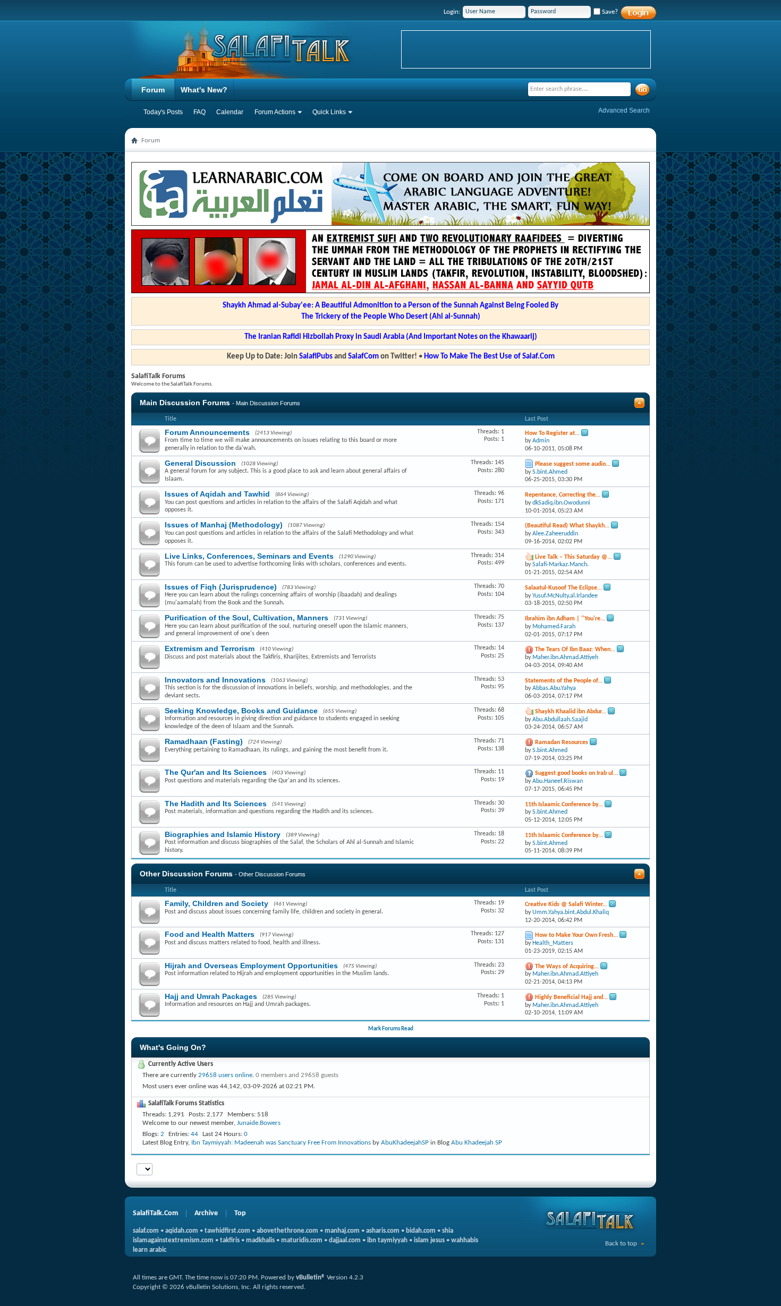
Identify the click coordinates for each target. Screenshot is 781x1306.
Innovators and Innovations (215, 680)
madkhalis (260, 1240)
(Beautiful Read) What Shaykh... (567, 526)
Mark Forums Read (390, 1029)
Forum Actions (274, 112)
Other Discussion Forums (186, 873)
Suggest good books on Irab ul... (576, 773)
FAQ (199, 112)
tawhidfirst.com (227, 1230)
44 (194, 1134)
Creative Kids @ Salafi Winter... (566, 904)
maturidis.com (301, 1240)
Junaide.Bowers (259, 1123)
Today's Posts (163, 112)
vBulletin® (310, 1277)
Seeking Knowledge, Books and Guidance (241, 710)
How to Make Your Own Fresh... (576, 935)
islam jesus (429, 1240)
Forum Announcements (207, 432)
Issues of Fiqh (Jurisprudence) (221, 587)
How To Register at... (552, 433)
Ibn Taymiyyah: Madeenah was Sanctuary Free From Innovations (281, 1142)
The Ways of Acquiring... (567, 966)
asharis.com (383, 1230)
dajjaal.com (345, 1240)
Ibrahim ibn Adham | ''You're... (565, 619)
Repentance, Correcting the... (562, 495)
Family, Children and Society (216, 903)
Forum (153, 90)
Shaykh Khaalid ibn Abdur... (570, 712)
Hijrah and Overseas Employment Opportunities (251, 965)
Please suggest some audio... (572, 464)
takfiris (230, 1240)
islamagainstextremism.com (173, 1240)
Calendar (229, 112)
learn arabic (149, 1250)
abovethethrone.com (287, 1230)
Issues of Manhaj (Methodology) (224, 524)
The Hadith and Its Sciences (216, 803)
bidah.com (421, 1230)
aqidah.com (181, 1230)
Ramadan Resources (561, 742)
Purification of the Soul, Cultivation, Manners (246, 617)
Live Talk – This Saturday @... (573, 557)
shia (447, 1230)
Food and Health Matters (209, 934)
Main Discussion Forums (185, 402)
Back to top (621, 1243)
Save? (609, 11)
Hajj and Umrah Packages (211, 996)
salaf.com (146, 1230)
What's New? (204, 90)
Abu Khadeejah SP (476, 1142)
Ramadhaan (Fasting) (204, 741)
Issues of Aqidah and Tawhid (217, 494)
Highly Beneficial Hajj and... (571, 997)
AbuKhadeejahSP (405, 1142)
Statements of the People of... (563, 681)
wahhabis (464, 1240)
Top (240, 1213)
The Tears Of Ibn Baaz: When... (575, 649)
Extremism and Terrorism (209, 648)
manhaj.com (342, 1230)
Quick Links (329, 112)
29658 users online (225, 1075)
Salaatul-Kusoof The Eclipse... (563, 588)
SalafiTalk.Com (155, 1213)
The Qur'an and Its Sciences (216, 772)
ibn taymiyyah (387, 1240)
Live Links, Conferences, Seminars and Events (249, 556)
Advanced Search (624, 110)
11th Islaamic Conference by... (564, 804)
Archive (206, 1213)
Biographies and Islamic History (223, 834)
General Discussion (200, 463)
